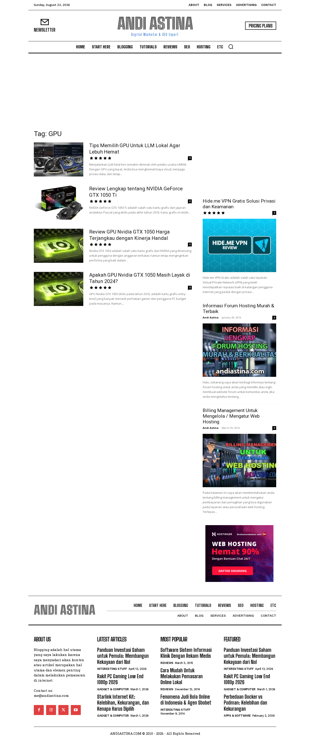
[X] (63, 710)
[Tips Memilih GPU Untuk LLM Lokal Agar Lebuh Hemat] (58, 159)
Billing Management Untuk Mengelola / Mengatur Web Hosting (231, 416)
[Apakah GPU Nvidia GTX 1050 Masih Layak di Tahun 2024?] (58, 289)
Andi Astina (211, 317)
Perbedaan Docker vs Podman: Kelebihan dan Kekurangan (245, 703)
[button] (230, 46)
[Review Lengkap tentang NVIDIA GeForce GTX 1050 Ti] (58, 203)
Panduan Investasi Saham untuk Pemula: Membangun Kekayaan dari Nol (123, 656)
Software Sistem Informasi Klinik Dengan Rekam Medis (186, 653)
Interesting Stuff (112, 668)
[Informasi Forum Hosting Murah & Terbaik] (239, 350)
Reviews (166, 663)
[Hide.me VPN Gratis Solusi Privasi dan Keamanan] (239, 245)
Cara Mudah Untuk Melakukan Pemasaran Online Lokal (181, 676)
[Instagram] (51, 710)
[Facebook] (39, 710)
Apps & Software (237, 715)
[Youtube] (76, 710)
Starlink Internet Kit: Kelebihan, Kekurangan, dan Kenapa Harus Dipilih (123, 703)
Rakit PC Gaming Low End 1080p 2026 (120, 679)
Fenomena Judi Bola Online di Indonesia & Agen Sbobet (185, 700)
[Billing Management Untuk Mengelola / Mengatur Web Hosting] (239, 460)
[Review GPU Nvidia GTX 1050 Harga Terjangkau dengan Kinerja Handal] (58, 246)
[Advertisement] (155, 87)
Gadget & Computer (113, 689)
